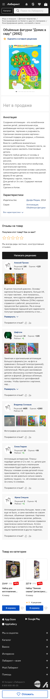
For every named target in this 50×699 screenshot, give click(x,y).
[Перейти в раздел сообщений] (26, 4)
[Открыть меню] (4, 4)
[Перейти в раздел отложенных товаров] (39, 4)
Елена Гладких (20, 446)
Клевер (5, 595)
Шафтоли (18, 332)
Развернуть (9, 316)
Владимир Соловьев (22, 405)
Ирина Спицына (21, 497)
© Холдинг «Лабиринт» (13, 682)
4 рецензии (36, 602)
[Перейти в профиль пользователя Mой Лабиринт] (33, 4)
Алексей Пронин (21, 263)
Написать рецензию (25, 255)
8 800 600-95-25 (10, 685)
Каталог (7, 10)
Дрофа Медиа (33, 200)
